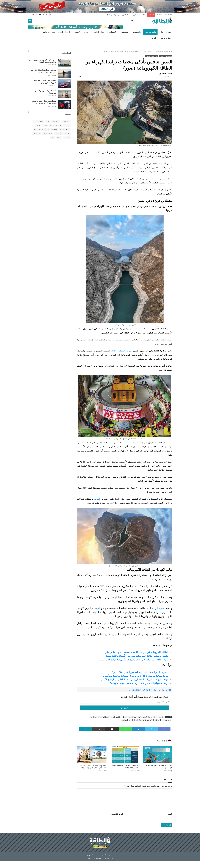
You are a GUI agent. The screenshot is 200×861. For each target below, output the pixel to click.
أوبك (47, 121)
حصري (86, 32)
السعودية (66, 125)
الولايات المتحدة (47, 133)
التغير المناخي (65, 32)
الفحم (97, 499)
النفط (56, 133)
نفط (169, 32)
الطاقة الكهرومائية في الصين (142, 717)
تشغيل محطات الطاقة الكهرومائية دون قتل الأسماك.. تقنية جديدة (137, 656)
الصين (161, 717)
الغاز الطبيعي (65, 133)
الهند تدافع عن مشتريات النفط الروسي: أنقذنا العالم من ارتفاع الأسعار (134, 679)
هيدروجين (124, 32)
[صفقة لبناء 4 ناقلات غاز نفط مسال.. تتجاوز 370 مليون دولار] (64, 83)
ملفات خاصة (166, 38)
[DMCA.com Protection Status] (100, 846)
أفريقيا (97, 608)
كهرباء (77, 32)
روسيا (59, 137)
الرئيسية (167, 51)
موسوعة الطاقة (49, 32)
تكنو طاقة (112, 32)
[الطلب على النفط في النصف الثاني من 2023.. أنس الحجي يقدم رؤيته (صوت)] (91, 754)
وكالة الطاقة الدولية (131, 720)
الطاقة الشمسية (64, 129)
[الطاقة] (162, 20)
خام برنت (66, 137)
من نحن (111, 855)
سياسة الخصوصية (92, 855)
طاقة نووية (137, 32)
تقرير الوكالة (158, 608)
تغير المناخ (36, 133)
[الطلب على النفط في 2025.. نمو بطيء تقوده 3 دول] (157, 754)
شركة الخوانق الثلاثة (121, 350)
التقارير (161, 56)
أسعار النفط (55, 121)
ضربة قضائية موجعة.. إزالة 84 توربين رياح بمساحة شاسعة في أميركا (135, 676)
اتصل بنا (103, 855)
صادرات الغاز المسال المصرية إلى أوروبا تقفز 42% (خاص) (140, 672)
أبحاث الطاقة (99, 32)
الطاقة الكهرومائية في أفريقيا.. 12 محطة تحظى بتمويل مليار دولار (136, 652)
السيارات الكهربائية (55, 125)
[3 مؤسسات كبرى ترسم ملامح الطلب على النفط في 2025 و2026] (124, 754)
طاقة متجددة (151, 32)
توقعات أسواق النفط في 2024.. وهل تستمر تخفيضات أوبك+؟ (139, 683)
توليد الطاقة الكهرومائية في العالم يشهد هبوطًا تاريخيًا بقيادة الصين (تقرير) (132, 659)
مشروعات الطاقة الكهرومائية (157, 720)
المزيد (154, 38)
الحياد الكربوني (38, 121)
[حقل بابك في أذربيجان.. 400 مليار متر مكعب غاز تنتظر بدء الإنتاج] (64, 73)
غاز (161, 32)
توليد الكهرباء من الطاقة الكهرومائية (108, 717)
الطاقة (38, 125)
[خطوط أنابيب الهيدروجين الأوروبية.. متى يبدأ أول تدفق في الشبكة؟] (64, 63)
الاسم (169, 814)
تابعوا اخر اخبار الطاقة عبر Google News (148, 689)
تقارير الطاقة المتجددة (151, 56)
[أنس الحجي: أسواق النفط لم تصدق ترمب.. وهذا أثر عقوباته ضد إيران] (64, 104)
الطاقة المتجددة (52, 129)
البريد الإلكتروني (116, 814)
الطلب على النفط (39, 129)
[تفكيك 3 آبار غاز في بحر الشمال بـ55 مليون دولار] (64, 94)
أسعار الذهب (65, 121)
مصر (53, 137)
